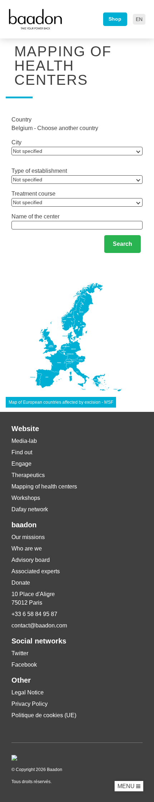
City (16, 142)
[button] (139, 19)
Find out (21, 452)
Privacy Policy (29, 704)
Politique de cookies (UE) (43, 715)
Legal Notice (27, 692)
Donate (20, 583)
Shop (115, 19)
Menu (126, 786)
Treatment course (33, 194)
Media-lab (24, 441)
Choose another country (67, 128)
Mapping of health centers (44, 486)
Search (122, 244)
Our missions (28, 537)
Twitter (19, 653)
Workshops (25, 498)
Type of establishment (39, 171)
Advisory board (30, 560)
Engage (21, 464)
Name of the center (35, 216)
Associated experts (35, 571)
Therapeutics (28, 475)
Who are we (26, 548)
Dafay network (29, 509)
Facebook (24, 665)
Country (21, 120)
